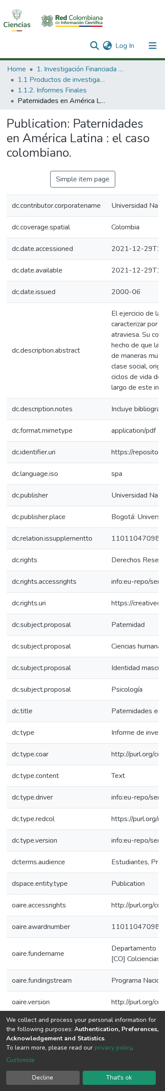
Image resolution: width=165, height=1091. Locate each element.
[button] (107, 46)
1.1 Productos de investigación (62, 80)
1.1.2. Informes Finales (52, 90)
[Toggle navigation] (152, 46)
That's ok (119, 1077)
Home (16, 69)
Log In (125, 46)
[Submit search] (94, 46)
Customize (20, 1060)
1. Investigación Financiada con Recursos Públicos (81, 69)
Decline (42, 1077)
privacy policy (113, 1047)
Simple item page (83, 179)
